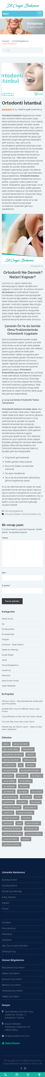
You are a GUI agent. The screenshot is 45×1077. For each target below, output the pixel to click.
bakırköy (30, 755)
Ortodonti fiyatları (12, 514)
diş (21, 765)
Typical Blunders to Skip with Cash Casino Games (22, 716)
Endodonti (7, 940)
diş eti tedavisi (25, 781)
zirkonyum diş (31, 829)
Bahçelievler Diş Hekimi (13, 967)
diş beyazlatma (10, 770)
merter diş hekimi (11, 818)
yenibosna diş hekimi (12, 829)
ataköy (6, 744)
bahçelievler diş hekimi (13, 755)
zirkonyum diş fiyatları (12, 834)
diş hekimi (24, 786)
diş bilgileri (8, 776)
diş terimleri (8, 802)
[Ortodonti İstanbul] (22, 80)
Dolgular (5, 639)
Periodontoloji (9, 928)
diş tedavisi (26, 797)
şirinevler (26, 839)
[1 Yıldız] (3, 110)
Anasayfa (5, 41)
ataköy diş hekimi (21, 744)
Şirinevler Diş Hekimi (12, 979)
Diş (3, 624)
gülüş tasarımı (30, 807)
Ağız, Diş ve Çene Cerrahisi (15, 945)
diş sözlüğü (36, 792)
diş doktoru (22, 776)
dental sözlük (9, 765)
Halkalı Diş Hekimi (10, 996)
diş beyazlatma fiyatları (30, 770)
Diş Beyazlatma (8, 629)
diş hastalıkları (9, 786)
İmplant (5, 903)
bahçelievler (28, 749)
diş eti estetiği (9, 781)
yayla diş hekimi (32, 823)
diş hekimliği (9, 792)
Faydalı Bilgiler (8, 655)
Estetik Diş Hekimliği (10, 650)
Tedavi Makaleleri (9, 686)
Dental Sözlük (7, 619)
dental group (29, 760)
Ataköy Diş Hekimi (10, 973)
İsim (4, 573)
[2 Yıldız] (5, 110)
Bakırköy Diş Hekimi (11, 985)
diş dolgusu (36, 776)
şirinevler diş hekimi (12, 844)
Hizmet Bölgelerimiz (20, 41)
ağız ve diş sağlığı (11, 749)
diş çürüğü (35, 802)
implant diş (6, 670)
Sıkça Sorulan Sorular (10, 681)
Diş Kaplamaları (8, 634)
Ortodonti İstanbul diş (31, 514)
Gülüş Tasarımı (9, 897)
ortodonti (26, 818)
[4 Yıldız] (9, 110)
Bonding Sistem (9, 879)
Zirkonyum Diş (9, 951)
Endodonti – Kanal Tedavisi (13, 645)
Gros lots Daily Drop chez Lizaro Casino (18, 722)
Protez (5, 908)
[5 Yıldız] (11, 110)
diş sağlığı (23, 792)
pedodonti (8, 823)
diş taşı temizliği (10, 797)
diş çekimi (22, 802)
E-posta (6, 585)
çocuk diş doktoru (33, 834)
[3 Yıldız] (7, 110)
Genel (4, 660)
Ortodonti (6, 922)
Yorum (5, 538)
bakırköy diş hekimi (11, 760)
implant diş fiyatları (25, 813)
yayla (19, 823)
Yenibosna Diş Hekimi (12, 990)
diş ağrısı (30, 765)
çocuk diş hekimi (10, 839)
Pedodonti (6, 675)
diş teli (38, 797)
